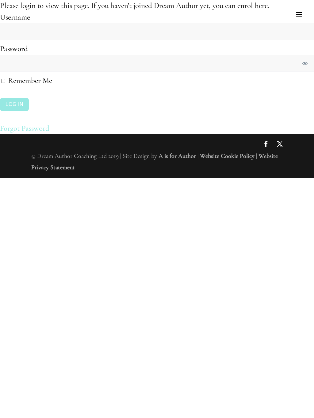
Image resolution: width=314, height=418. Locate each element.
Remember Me (29, 80)
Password (14, 48)
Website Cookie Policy (227, 156)
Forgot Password (24, 128)
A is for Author (177, 156)
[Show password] (305, 63)
